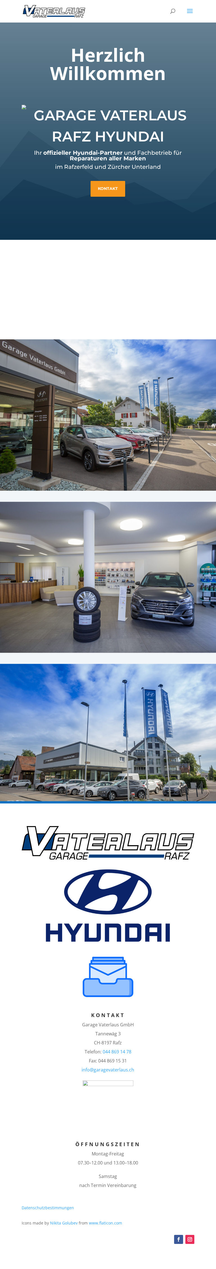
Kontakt (108, 188)
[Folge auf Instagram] (189, 1239)
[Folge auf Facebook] (178, 1239)
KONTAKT (108, 1015)
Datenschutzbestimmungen (48, 1207)
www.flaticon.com (105, 1223)
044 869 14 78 (117, 1052)
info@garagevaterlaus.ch (108, 1070)
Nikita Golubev (64, 1223)
